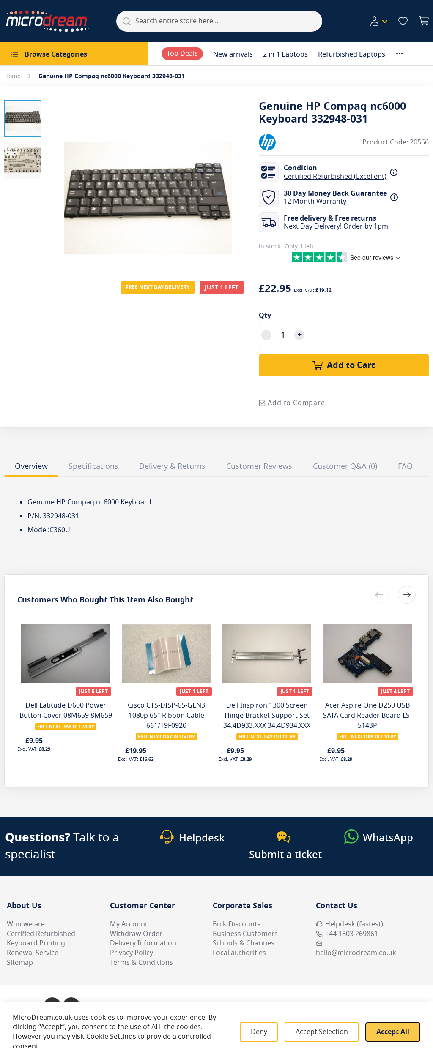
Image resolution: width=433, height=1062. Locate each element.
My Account (129, 924)
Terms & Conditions (141, 963)
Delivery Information (143, 943)
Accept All (392, 1032)
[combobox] (219, 21)
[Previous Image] (58, 181)
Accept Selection (322, 1032)
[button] (378, 21)
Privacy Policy (131, 953)
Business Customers (245, 934)
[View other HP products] (284, 142)
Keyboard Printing (36, 943)
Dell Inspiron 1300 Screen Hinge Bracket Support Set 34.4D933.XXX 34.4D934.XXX (266, 715)
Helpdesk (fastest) (354, 924)
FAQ (405, 466)
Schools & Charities (243, 943)
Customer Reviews (259, 466)
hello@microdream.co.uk (356, 953)
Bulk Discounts (236, 924)
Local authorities (239, 953)
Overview (31, 466)
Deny (259, 1032)
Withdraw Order (136, 934)
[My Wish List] (403, 21)
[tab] (31, 468)
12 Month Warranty (315, 201)
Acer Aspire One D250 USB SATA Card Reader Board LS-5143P (367, 715)
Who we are (26, 924)
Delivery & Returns (172, 466)
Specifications (93, 466)
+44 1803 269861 (351, 934)
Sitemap (20, 963)
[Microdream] (46, 21)
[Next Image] (237, 181)
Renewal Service (32, 953)
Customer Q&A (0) (345, 466)
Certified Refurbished (41, 934)
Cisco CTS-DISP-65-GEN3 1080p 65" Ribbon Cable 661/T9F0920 (166, 715)
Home (12, 76)
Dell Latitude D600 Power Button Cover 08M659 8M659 (65, 710)
